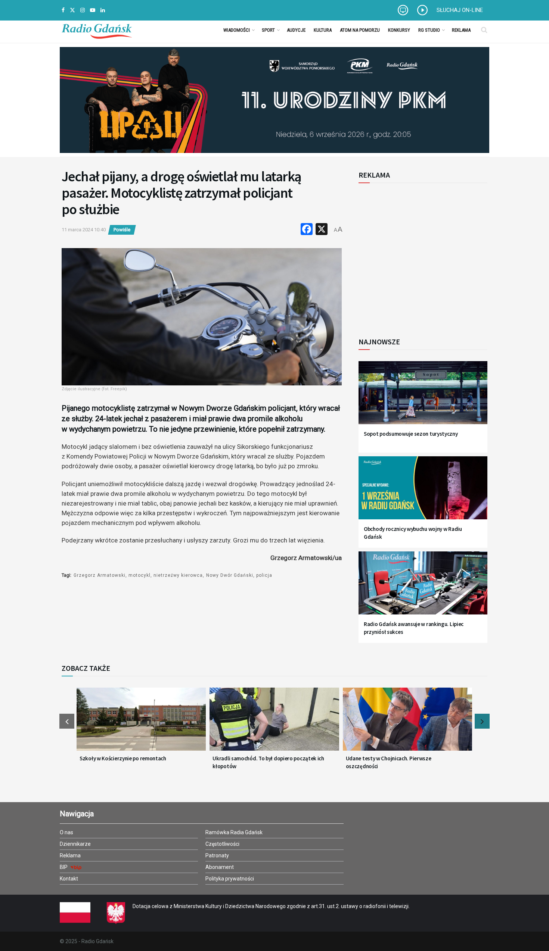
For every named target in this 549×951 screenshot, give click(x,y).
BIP (64, 867)
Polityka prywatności (229, 879)
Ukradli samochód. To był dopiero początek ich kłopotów (268, 762)
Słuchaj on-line (460, 10)
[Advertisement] (420, 255)
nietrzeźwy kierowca (178, 575)
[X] (321, 230)
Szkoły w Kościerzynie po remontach (123, 758)
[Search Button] (484, 30)
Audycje (296, 30)
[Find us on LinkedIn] (102, 10)
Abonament (219, 867)
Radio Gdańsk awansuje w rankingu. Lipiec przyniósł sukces (413, 627)
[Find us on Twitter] (72, 10)
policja (264, 575)
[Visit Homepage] (97, 30)
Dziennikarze (75, 844)
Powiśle (122, 229)
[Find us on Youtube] (92, 10)
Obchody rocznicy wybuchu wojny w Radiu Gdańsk (413, 532)
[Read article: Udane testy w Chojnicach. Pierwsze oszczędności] (407, 724)
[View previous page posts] (66, 721)
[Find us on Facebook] (63, 10)
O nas (66, 832)
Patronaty (217, 855)
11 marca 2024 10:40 (84, 229)
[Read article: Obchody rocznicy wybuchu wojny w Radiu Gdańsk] (423, 492)
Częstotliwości (222, 844)
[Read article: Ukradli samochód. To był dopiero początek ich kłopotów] (274, 724)
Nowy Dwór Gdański (229, 575)
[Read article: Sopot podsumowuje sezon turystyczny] (423, 397)
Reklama (461, 30)
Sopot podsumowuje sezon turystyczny (411, 433)
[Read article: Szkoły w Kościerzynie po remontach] (141, 724)
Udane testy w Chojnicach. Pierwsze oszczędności (388, 762)
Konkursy (399, 30)
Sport (268, 30)
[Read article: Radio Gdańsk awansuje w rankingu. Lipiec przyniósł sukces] (423, 587)
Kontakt (69, 879)
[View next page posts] (482, 721)
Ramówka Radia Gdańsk (234, 832)
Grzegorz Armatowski (99, 575)
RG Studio (429, 30)
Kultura (323, 30)
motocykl (139, 575)
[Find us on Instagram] (82, 10)
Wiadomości (236, 30)
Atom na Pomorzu (360, 30)
